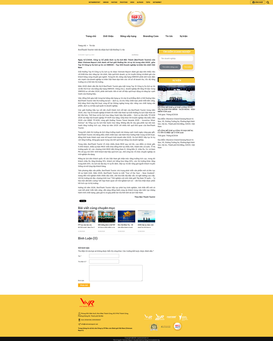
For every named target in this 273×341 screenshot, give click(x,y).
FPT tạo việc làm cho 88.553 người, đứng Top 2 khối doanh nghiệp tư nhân (86, 227)
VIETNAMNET (157, 2)
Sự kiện (183, 36)
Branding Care (150, 36)
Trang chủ (91, 36)
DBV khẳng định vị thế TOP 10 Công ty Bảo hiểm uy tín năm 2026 (106, 227)
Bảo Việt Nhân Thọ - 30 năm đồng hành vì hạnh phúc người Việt (125, 227)
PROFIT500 (123, 2)
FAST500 (114, 2)
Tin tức (169, 36)
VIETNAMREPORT (94, 2)
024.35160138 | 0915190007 (91, 320)
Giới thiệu (108, 36)
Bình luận (81, 280)
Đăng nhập (259, 2)
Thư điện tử (82, 261)
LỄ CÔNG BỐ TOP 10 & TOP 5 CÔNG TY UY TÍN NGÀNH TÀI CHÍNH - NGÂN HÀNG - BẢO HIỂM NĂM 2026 (176, 109)
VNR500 (105, 2)
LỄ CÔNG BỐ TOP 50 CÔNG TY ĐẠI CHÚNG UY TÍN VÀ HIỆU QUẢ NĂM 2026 (175, 131)
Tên (79, 256)
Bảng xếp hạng (128, 36)
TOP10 (148, 2)
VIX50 (132, 2)
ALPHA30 (140, 2)
